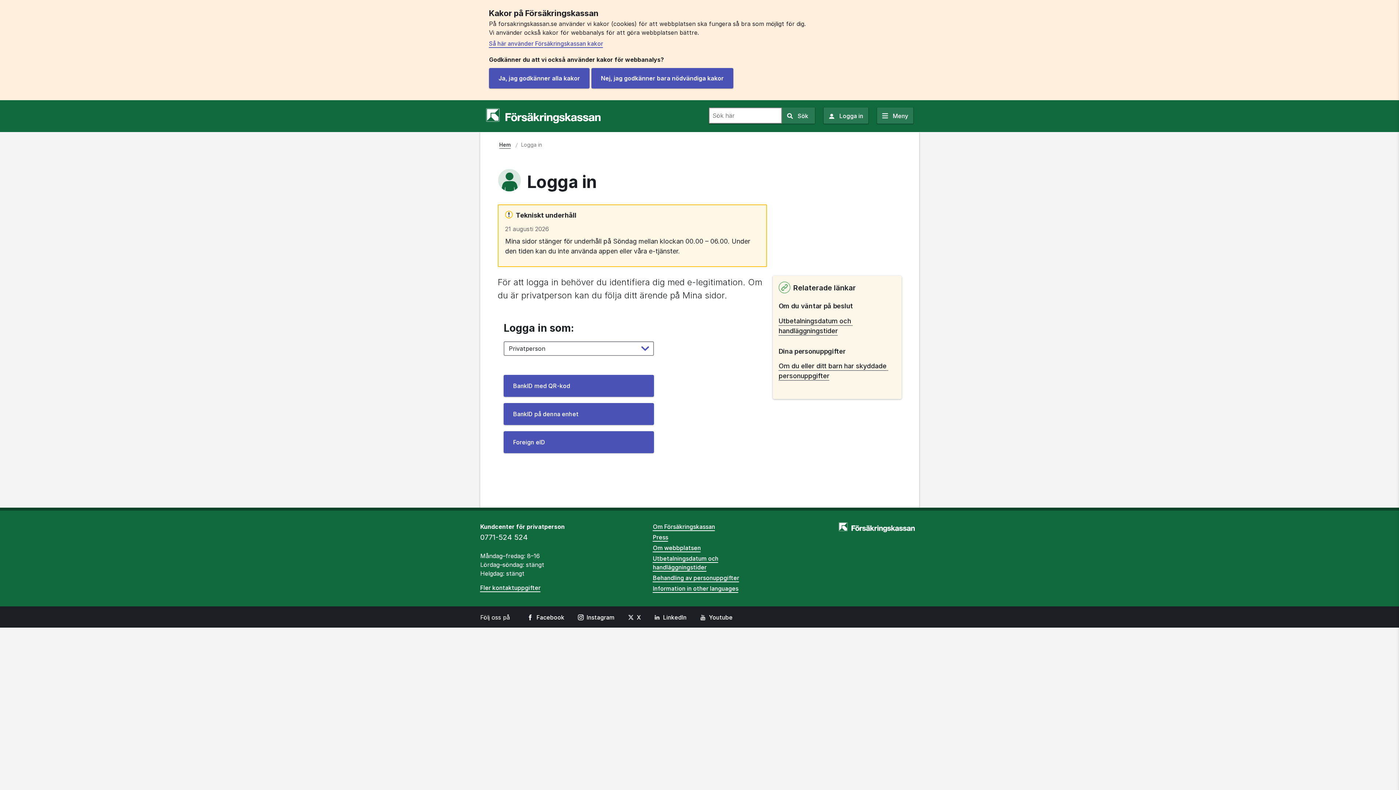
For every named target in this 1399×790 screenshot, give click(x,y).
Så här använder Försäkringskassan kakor (546, 43)
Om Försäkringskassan (684, 526)
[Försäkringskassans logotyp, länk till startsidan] (543, 116)
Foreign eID (529, 442)
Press (660, 537)
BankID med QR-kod (542, 386)
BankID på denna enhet (546, 414)
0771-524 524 (504, 537)
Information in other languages (695, 588)
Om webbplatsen (677, 548)
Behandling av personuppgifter (696, 578)
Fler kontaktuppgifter (510, 587)
